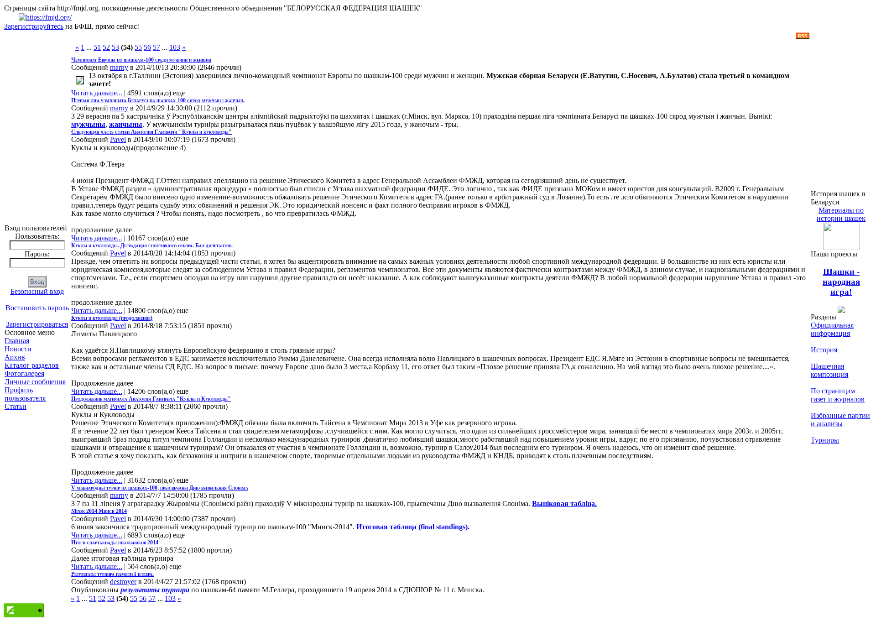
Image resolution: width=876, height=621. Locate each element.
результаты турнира (154, 590)
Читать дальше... (96, 93)
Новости (18, 349)
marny (119, 67)
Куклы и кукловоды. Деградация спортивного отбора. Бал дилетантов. (152, 245)
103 (174, 47)
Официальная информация (832, 329)
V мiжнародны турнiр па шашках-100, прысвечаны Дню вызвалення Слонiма (159, 488)
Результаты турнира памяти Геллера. (112, 574)
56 (147, 47)
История (824, 350)
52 (106, 47)
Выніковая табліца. (564, 503)
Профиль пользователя (25, 394)
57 (156, 47)
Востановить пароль (37, 308)
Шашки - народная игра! (841, 282)
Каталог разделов (32, 365)
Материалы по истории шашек (841, 214)
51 (97, 47)
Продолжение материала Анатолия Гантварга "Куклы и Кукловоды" (151, 399)
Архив (15, 357)
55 (138, 47)
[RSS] (802, 36)
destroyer (123, 581)
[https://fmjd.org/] (45, 17)
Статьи (15, 406)
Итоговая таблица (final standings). (412, 527)
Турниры (825, 440)
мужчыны (88, 124)
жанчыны (125, 124)
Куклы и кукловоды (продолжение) (111, 318)
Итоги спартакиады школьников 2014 (114, 542)
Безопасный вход (37, 291)
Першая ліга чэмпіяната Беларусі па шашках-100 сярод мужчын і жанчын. (158, 100)
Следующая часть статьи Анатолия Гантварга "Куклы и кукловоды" (151, 132)
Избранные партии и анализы (840, 420)
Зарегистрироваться (37, 324)
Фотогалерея (24, 373)
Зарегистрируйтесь (33, 26)
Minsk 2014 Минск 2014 (99, 511)
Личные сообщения (35, 382)
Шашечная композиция (829, 370)
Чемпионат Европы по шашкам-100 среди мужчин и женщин (141, 60)
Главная (17, 340)
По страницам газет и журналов (838, 395)
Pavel (118, 139)
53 (115, 47)
